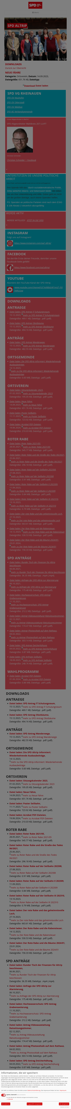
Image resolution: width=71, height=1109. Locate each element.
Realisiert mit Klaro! (64, 1107)
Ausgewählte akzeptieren (34, 1104)
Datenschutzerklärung (33, 1090)
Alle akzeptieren (64, 1104)
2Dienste (9, 1099)
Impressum (63, 1090)
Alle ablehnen (6, 1104)
